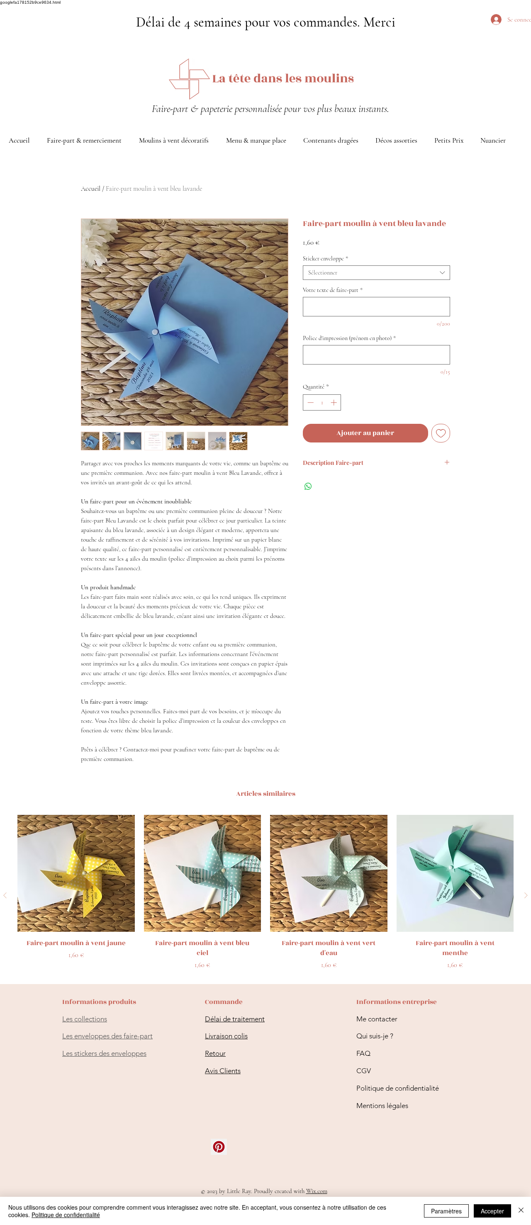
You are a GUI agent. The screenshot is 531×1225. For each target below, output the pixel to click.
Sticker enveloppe (325, 258)
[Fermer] (521, 1210)
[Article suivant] (526, 895)
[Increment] (334, 402)
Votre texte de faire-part (333, 290)
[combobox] (376, 272)
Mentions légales (382, 1105)
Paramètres (446, 1211)
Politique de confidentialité (397, 1088)
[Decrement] (309, 402)
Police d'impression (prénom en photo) (349, 338)
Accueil (90, 189)
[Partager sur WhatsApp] (308, 486)
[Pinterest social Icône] (219, 1147)
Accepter (492, 1211)
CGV (363, 1071)
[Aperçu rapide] (76, 873)
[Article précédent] (5, 895)
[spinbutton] (322, 402)
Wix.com (316, 1191)
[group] (265, 895)
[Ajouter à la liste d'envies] (441, 433)
